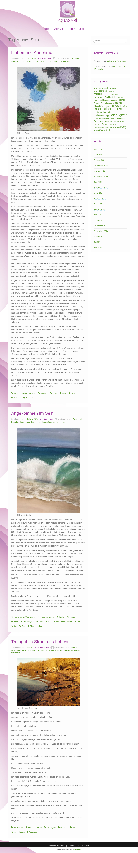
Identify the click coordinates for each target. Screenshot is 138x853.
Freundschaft (106, 103)
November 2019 (101, 171)
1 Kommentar (64, 61)
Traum (104, 124)
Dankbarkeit (77, 419)
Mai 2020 (98, 149)
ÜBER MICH (59, 29)
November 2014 (101, 226)
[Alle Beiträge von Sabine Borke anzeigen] (54, 58)
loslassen (64, 828)
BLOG (46, 29)
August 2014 (99, 237)
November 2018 (101, 187)
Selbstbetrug (104, 121)
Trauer (99, 124)
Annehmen (102, 94)
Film (100, 100)
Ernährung (119, 97)
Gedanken (24, 61)
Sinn (23, 626)
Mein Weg (32, 650)
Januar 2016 (99, 209)
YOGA (72, 29)
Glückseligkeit (28, 622)
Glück (16, 622)
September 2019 (101, 176)
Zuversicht (30, 398)
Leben (41, 61)
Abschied (98, 88)
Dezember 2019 (101, 166)
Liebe (47, 61)
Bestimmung (18, 828)
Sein (73, 393)
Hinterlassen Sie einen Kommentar (51, 422)
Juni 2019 (98, 182)
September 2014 (101, 231)
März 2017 (98, 193)
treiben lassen (19, 832)
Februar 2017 (100, 198)
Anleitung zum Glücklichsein (25, 393)
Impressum (74, 846)
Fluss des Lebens (47, 617)
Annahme (15, 61)
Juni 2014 (98, 247)
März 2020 (98, 155)
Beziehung (99, 97)
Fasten (96, 100)
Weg (123, 127)
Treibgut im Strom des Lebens (40, 641)
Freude (72, 617)
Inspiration (102, 109)
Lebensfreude (53, 622)
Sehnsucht (121, 118)
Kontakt (85, 846)
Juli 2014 (97, 242)
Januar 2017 (99, 204)
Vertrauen (53, 61)
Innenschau (33, 61)
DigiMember (77, 849)
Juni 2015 (98, 215)
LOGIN (82, 29)
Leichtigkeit (67, 622)
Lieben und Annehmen (33, 52)
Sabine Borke (47, 58)
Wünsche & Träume (53, 650)
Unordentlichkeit (99, 127)
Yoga (96, 130)
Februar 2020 (100, 160)
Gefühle (117, 102)
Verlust (107, 127)
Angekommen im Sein (32, 413)
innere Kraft (119, 105)
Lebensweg (101, 115)
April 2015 (98, 220)
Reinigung (113, 118)
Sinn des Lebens (36, 626)
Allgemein (75, 58)
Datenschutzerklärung (57, 846)
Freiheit (62, 617)
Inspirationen (25, 422)
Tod (95, 124)
